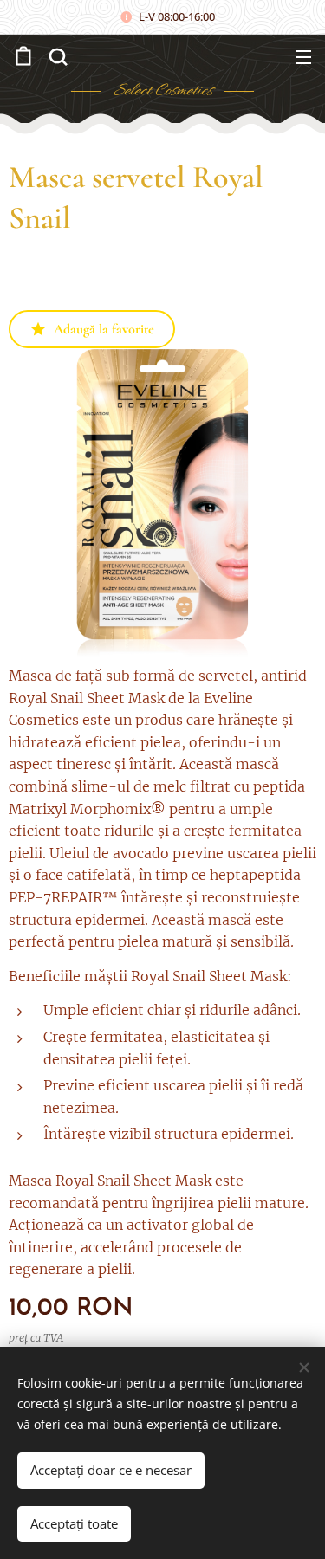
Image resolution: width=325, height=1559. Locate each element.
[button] (56, 56)
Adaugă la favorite (104, 329)
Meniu (303, 56)
